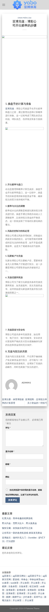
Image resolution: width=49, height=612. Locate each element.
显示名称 (9, 451)
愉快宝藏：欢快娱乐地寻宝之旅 (17, 528)
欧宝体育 (34, 586)
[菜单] (3, 4)
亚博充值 (9, 108)
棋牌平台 (16, 597)
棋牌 (8, 597)
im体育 (5, 582)
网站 (7, 477)
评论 (7, 427)
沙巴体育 (27, 597)
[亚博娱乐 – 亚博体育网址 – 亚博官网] (24, 5)
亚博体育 (10, 590)
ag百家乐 (6, 575)
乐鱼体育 (12, 586)
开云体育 (24, 582)
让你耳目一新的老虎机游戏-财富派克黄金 (22, 532)
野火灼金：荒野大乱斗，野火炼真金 (19, 523)
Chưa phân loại (24, 18)
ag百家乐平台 (34, 575)
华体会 (24, 579)
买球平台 (38, 597)
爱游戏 (16, 579)
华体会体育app (37, 579)
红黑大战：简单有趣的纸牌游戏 (17, 518)
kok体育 (14, 582)
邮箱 (7, 464)
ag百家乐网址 (19, 575)
